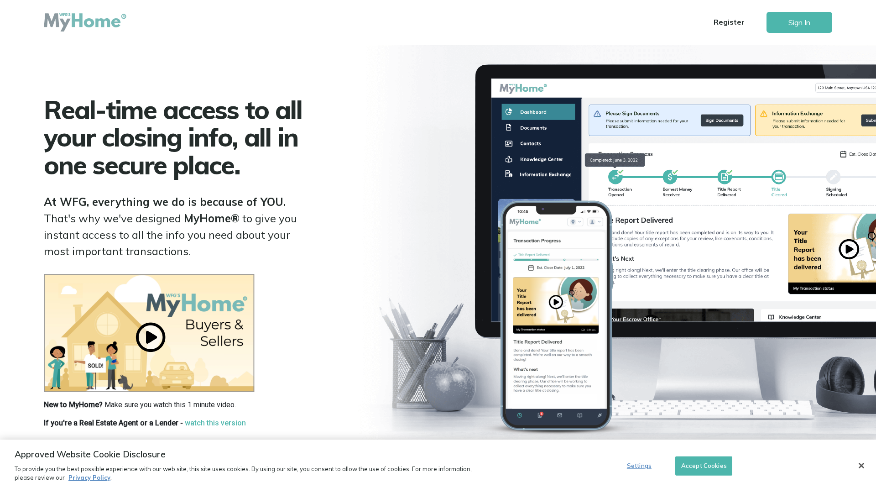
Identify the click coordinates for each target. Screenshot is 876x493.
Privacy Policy (89, 477)
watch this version (215, 423)
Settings (639, 465)
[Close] (861, 466)
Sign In (799, 22)
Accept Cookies (704, 465)
